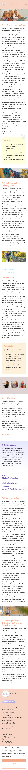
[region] (14, 758)
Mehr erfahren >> (7, 434)
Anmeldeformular (8, 701)
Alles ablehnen (14, 767)
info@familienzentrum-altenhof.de (13, 717)
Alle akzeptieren (14, 760)
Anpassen (14, 763)
